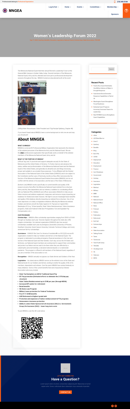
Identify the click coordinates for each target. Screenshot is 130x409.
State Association (88, 40)
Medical (95, 187)
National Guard (69, 40)
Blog (94, 150)
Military (95, 190)
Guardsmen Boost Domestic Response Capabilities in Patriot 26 (103, 96)
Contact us (65, 392)
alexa (95, 135)
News (95, 206)
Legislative (60, 40)
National (96, 196)
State (95, 227)
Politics (95, 212)
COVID (95, 156)
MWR (95, 193)
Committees (94, 7)
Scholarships (78, 40)
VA (94, 252)
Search (111, 69)
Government (97, 175)
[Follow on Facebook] (112, 406)
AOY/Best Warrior (98, 138)
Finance (95, 169)
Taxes (95, 236)
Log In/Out (53, 7)
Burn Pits (96, 153)
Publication (96, 215)
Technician (96, 239)
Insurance (96, 181)
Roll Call (96, 221)
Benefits (47, 40)
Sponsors (115, 14)
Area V (95, 141)
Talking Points (97, 233)
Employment (97, 166)
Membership (112, 7)
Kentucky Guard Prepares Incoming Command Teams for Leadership (103, 109)
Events (79, 7)
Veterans (96, 255)
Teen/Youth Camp (98, 242)
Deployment (97, 160)
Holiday (95, 178)
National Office (98, 203)
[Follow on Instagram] (115, 406)
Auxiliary (41, 40)
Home (67, 7)
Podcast (96, 209)
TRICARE (97, 40)
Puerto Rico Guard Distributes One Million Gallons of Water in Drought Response (103, 88)
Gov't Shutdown (98, 172)
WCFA (95, 258)
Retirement (96, 218)
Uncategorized (98, 249)
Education (53, 40)
